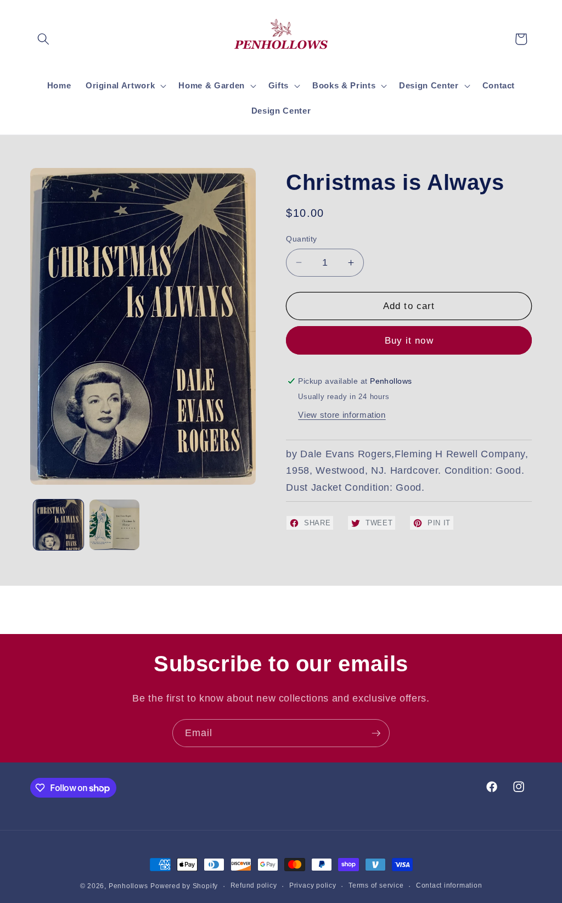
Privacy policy (312, 885)
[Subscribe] (376, 733)
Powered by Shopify (184, 886)
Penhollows (128, 886)
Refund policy (254, 885)
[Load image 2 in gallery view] (114, 524)
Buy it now (409, 340)
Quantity (301, 238)
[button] (43, 39)
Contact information (449, 885)
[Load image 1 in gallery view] (58, 524)
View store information (342, 414)
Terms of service (376, 885)
